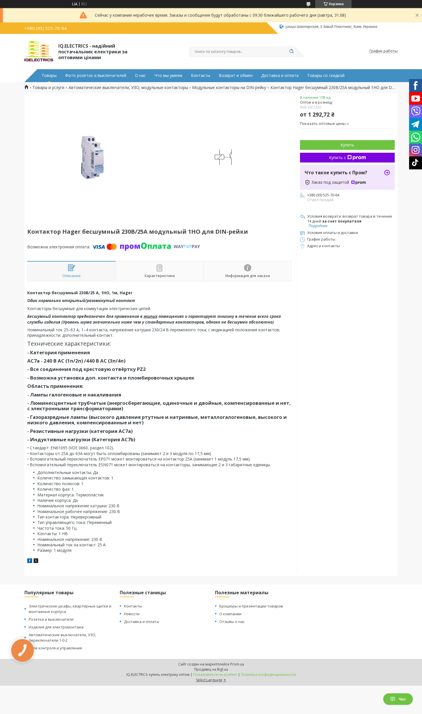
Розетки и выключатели (51, 619)
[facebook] (29, 561)
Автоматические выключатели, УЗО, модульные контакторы (128, 87)
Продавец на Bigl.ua (211, 669)
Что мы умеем (168, 75)
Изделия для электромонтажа (56, 627)
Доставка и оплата (280, 75)
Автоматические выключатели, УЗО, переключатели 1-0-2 (62, 637)
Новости (132, 613)
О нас (140, 75)
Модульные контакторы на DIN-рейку (229, 87)
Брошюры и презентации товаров (251, 606)
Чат (402, 699)
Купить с (337, 157)
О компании (230, 613)
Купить (347, 145)
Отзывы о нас (232, 621)
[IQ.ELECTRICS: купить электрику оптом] (38, 51)
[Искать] (291, 52)
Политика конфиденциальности (268, 674)
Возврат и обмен (236, 75)
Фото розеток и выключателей (95, 75)
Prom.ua (237, 664)
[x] (36, 561)
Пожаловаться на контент (215, 674)
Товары (49, 75)
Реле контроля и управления (55, 648)
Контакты (200, 75)
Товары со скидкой (325, 75)
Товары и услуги (48, 87)
